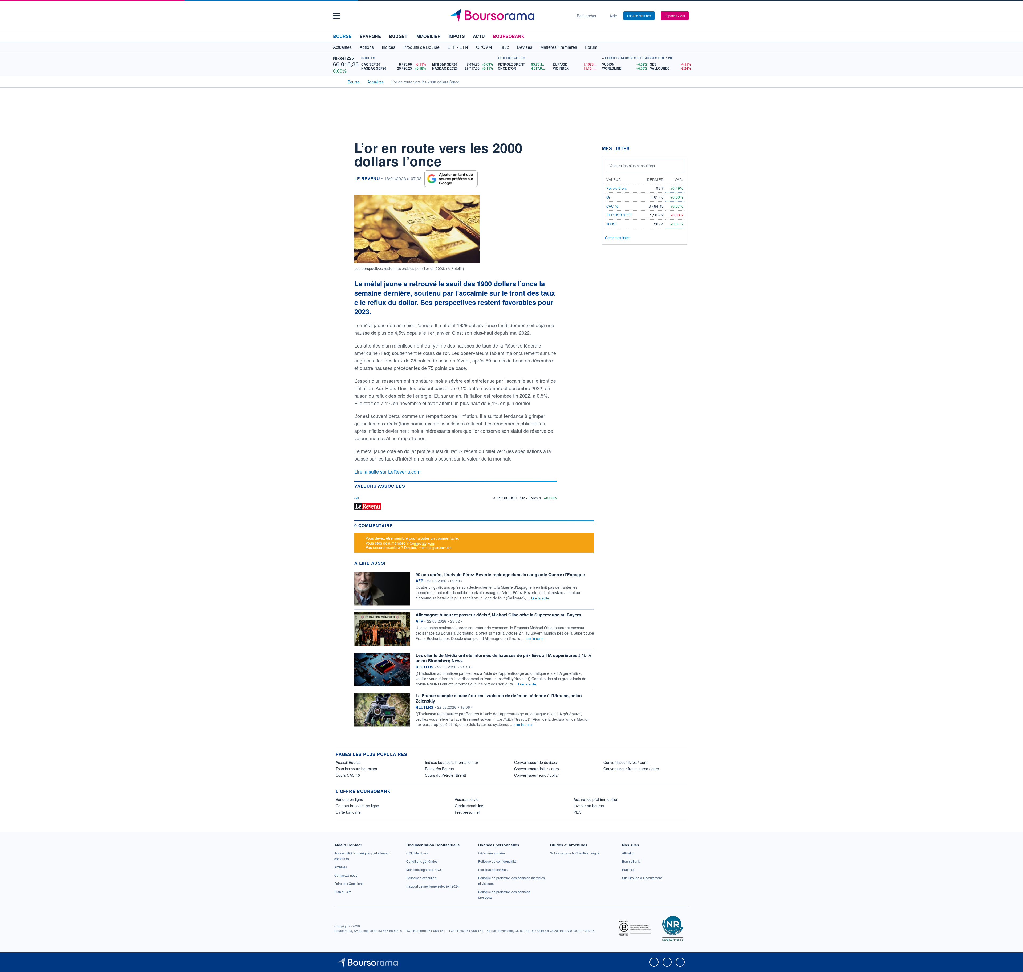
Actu (479, 36)
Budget (398, 36)
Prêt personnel (467, 812)
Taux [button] (504, 47)
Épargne (370, 36)
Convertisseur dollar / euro (536, 768)
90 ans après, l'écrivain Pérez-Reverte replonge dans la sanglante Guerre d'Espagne (500, 574)
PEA (577, 812)
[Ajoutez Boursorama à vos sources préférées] (451, 178)
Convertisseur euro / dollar (536, 775)
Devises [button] (524, 47)
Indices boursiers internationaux (452, 762)
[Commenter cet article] (341, 145)
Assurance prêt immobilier (596, 799)
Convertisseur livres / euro (625, 762)
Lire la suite (540, 597)
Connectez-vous (422, 542)
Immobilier (428, 36)
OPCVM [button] (484, 47)
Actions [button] (367, 47)
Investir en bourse (589, 805)
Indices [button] (388, 47)
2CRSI (611, 224)
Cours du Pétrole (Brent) (445, 775)
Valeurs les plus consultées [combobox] (632, 165)
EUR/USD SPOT (619, 214)
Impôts (457, 36)
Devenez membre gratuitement (428, 547)
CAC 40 (612, 206)
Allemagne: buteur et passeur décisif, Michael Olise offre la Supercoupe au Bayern (498, 615)
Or (356, 498)
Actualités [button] (342, 47)
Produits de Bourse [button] (421, 47)
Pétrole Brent (616, 188)
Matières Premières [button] (558, 47)
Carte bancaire (348, 812)
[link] (340, 867)
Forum (591, 47)
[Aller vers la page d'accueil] (509, 16)
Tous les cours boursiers (356, 768)
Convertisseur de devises (535, 762)
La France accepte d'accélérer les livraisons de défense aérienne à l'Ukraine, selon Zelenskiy (499, 698)
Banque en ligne (349, 799)
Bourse (342, 36)
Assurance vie (466, 799)
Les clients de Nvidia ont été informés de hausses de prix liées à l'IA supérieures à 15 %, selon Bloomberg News (504, 658)
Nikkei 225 (343, 58)
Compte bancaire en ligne (357, 805)
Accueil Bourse (348, 762)
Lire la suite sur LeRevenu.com (387, 471)
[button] (336, 16)
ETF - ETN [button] (458, 47)
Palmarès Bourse (439, 768)
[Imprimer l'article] (341, 193)
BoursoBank (509, 36)
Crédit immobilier (469, 805)
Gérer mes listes (618, 237)
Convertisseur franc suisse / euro (631, 768)
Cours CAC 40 (348, 775)
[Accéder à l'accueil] (338, 81)
